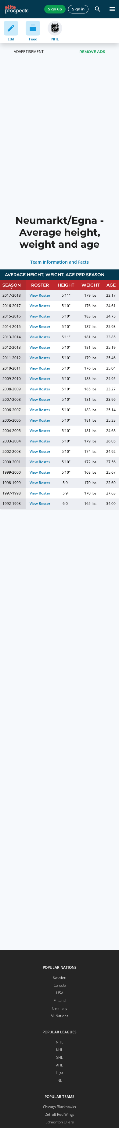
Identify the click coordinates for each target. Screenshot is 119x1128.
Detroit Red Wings (59, 1114)
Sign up (55, 9)
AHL (59, 1065)
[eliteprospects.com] (16, 9)
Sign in (78, 9)
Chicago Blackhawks (59, 1106)
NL (59, 1080)
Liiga (59, 1072)
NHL (59, 1042)
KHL (59, 1049)
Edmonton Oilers (59, 1122)
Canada (60, 985)
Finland (60, 1000)
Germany (59, 1008)
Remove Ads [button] (92, 51)
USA (59, 992)
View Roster (40, 295)
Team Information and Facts (59, 262)
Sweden (59, 977)
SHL (59, 1057)
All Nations (59, 1015)
